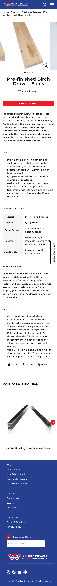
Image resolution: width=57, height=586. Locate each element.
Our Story (11, 493)
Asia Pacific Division (17, 479)
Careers (10, 503)
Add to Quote (28, 103)
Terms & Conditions (17, 522)
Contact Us (12, 517)
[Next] (52, 422)
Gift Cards (12, 508)
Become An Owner (17, 484)
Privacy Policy (14, 527)
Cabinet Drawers (32, 12)
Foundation (13, 498)
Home (6, 12)
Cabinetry (16, 12)
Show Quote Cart (54, 252)
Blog (9, 464)
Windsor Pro (13, 469)
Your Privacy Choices (17, 474)
